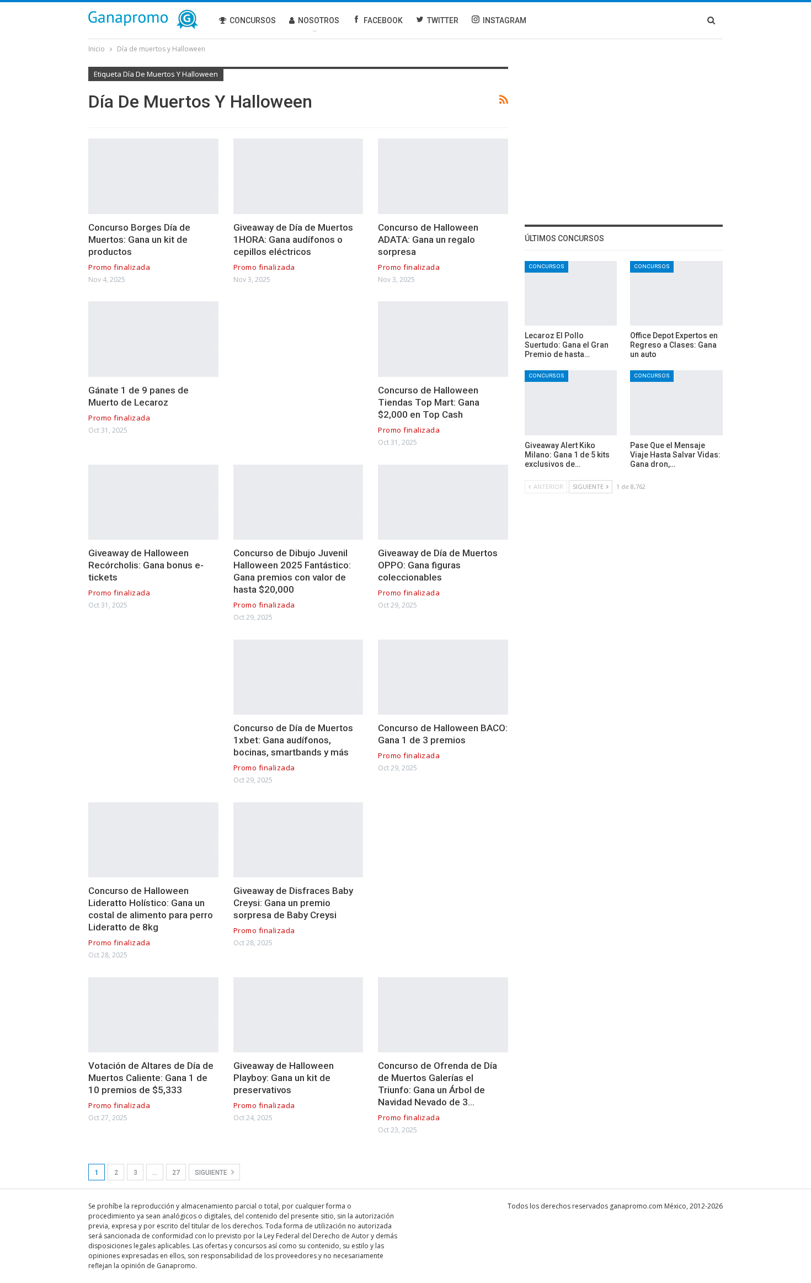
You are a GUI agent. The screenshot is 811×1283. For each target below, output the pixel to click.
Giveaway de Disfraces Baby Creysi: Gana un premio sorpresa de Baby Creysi (293, 902)
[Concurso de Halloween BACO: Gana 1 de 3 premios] (443, 677)
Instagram (504, 20)
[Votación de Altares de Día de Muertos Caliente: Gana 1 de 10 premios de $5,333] (153, 1015)
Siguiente (212, 1172)
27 (176, 1172)
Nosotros (318, 20)
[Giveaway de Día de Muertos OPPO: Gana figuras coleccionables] (443, 502)
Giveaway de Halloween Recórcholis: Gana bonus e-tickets (146, 565)
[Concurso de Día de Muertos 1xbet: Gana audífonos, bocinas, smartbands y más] (298, 677)
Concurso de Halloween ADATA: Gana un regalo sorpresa (428, 239)
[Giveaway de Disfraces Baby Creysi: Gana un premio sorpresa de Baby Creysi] (298, 840)
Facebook (383, 20)
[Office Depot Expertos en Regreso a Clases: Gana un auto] (676, 293)
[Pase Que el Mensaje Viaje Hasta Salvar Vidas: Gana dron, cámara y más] (676, 402)
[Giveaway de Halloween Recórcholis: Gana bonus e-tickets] (153, 502)
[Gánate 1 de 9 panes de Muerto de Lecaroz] (153, 339)
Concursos (253, 20)
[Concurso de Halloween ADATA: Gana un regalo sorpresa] (443, 176)
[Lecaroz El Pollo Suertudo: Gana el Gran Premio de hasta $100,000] (571, 293)
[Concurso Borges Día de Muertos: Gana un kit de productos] (153, 176)
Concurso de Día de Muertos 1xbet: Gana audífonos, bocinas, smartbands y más (293, 740)
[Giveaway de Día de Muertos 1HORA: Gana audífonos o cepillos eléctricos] (298, 176)
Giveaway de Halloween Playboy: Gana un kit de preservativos (283, 1077)
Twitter (442, 20)
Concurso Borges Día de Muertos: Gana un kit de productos (139, 239)
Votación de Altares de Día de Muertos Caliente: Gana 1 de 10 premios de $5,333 (151, 1077)
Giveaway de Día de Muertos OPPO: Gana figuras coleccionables (438, 565)
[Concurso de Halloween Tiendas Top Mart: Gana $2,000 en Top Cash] (443, 339)
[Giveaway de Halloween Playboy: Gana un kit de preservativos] (298, 1015)
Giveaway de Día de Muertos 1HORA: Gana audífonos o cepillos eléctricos (293, 239)
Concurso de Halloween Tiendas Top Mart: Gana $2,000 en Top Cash (428, 402)
